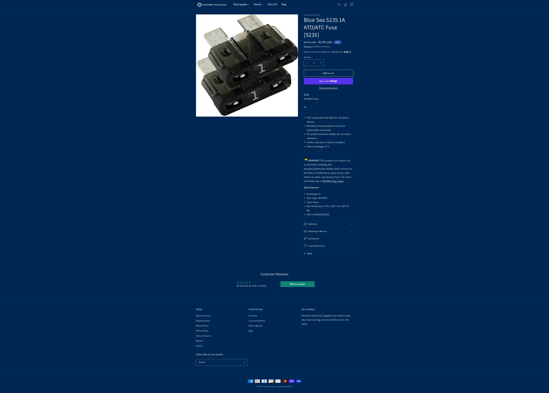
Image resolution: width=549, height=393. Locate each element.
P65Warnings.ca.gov (333, 181)
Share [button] (309, 253)
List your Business (257, 320)
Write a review (297, 284)
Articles (199, 346)
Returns (199, 341)
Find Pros (253, 315)
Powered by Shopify (286, 386)
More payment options (328, 88)
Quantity (307, 57)
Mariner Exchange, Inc (270, 386)
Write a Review (255, 325)
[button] (339, 4)
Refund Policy (202, 325)
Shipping (307, 46)
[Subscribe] (244, 362)
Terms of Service (203, 336)
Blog (251, 330)
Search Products (203, 315)
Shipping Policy (203, 320)
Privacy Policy (202, 330)
